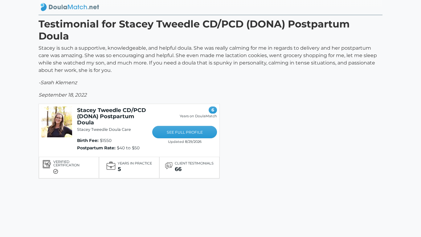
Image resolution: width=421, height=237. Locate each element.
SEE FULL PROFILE (185, 132)
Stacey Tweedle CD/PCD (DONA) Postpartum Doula (111, 116)
